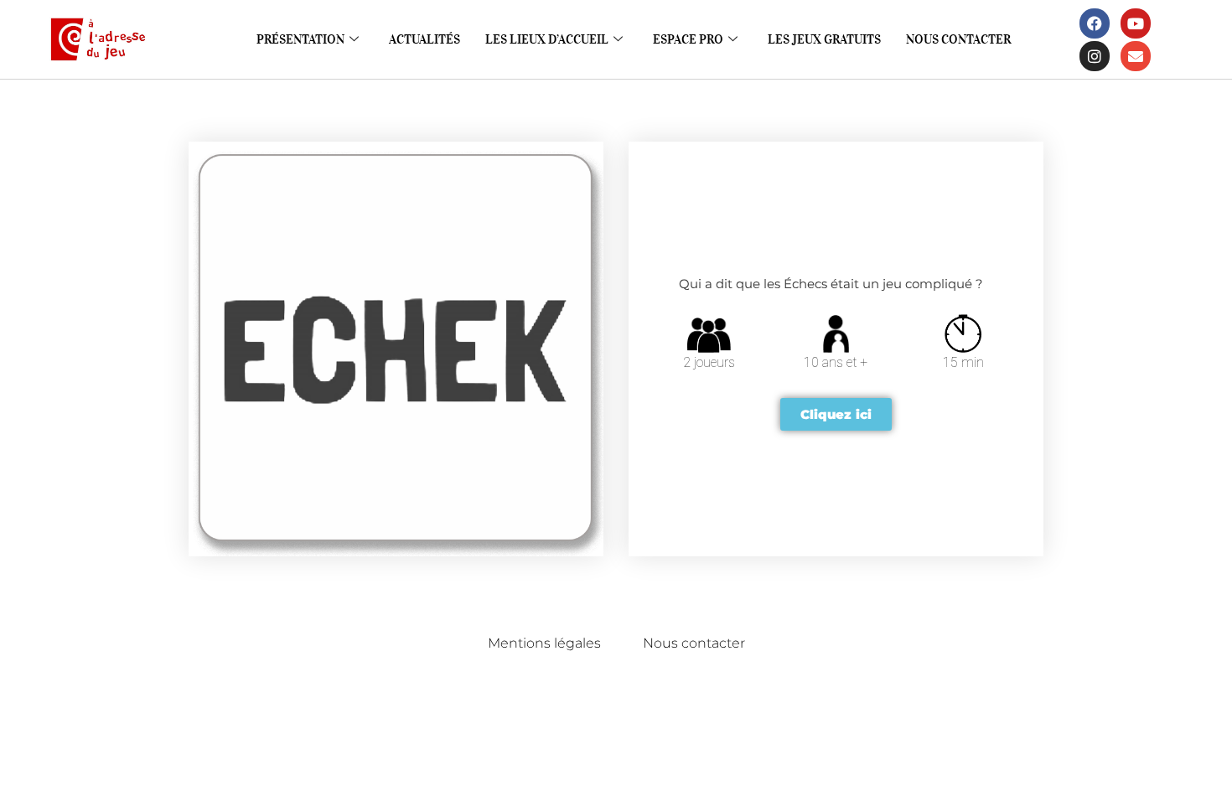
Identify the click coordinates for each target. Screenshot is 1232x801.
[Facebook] (1094, 23)
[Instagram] (1094, 56)
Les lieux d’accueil (546, 39)
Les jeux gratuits (824, 39)
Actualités (424, 39)
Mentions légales (544, 643)
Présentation (300, 39)
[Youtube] (1136, 23)
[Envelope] (1136, 56)
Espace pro (688, 39)
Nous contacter (958, 39)
